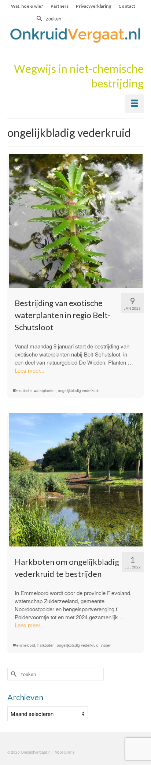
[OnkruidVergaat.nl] (75, 35)
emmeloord (25, 645)
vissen (106, 645)
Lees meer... (29, 370)
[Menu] (134, 103)
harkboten (46, 645)
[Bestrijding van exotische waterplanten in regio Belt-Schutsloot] (75, 221)
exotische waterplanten (36, 390)
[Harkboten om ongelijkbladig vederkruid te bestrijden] (75, 479)
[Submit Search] (38, 18)
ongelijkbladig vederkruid (79, 390)
